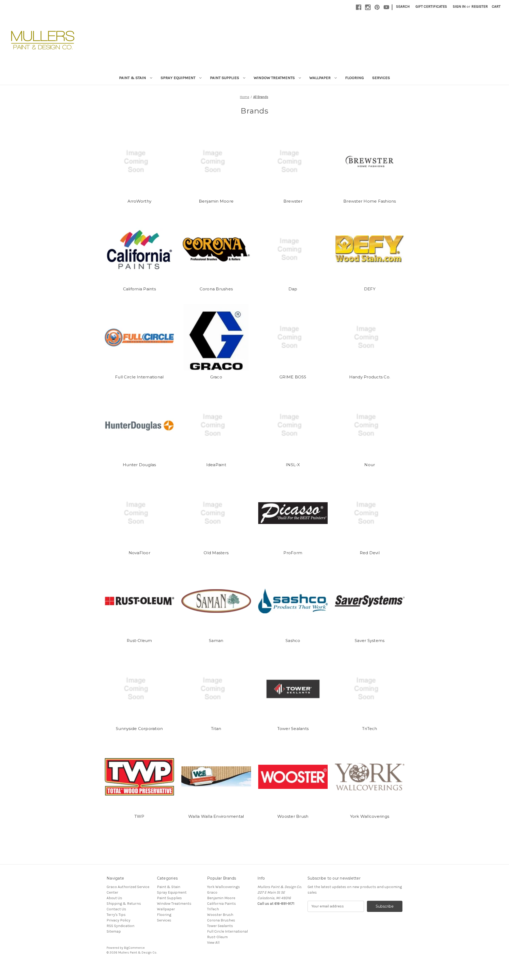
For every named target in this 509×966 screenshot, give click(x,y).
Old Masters (216, 552)
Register (479, 6)
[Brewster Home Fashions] (370, 161)
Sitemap (114, 931)
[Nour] (370, 425)
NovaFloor (139, 552)
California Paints (139, 288)
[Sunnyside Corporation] (139, 689)
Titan (216, 728)
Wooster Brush (292, 816)
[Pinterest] (377, 7)
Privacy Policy (118, 920)
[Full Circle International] (139, 337)
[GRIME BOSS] (293, 337)
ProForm (292, 552)
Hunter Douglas (139, 464)
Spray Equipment (178, 77)
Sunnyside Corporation (139, 728)
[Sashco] (293, 601)
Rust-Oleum (139, 640)
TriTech (369, 728)
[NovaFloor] (139, 513)
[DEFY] (370, 249)
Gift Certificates (431, 6)
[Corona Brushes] (216, 249)
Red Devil (370, 552)
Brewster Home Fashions (369, 201)
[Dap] (293, 249)
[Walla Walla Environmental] (216, 777)
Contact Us (116, 909)
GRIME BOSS (292, 376)
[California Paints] (139, 249)
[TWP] (139, 777)
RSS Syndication (120, 926)
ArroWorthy (140, 201)
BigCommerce (134, 948)
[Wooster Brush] (293, 777)
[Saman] (216, 601)
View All (213, 942)
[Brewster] (293, 161)
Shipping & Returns (124, 903)
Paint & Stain (133, 77)
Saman (216, 640)
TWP (139, 816)
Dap (292, 288)
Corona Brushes (216, 288)
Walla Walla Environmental (216, 816)
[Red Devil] (370, 513)
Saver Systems (369, 640)
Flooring (354, 77)
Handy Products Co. (369, 376)
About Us (114, 898)
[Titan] (216, 689)
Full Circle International (139, 376)
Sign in (459, 6)
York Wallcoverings (369, 816)
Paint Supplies (225, 77)
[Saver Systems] (370, 601)
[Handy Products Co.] (370, 337)
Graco (216, 376)
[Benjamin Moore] (216, 161)
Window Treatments (275, 77)
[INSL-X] (293, 425)
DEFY (369, 288)
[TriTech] (370, 689)
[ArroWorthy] (139, 161)
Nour (369, 464)
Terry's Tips (116, 914)
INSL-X (293, 464)
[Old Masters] (216, 513)
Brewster (292, 201)
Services (381, 77)
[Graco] (216, 337)
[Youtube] (386, 7)
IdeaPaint (216, 464)
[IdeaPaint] (216, 425)
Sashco (293, 640)
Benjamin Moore (216, 201)
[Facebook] (358, 7)
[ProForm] (293, 513)
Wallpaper (320, 77)
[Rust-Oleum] (139, 601)
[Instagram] (368, 7)
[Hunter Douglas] (139, 425)
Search (403, 6)
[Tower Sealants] (293, 689)
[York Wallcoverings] (370, 777)
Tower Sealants (293, 728)
